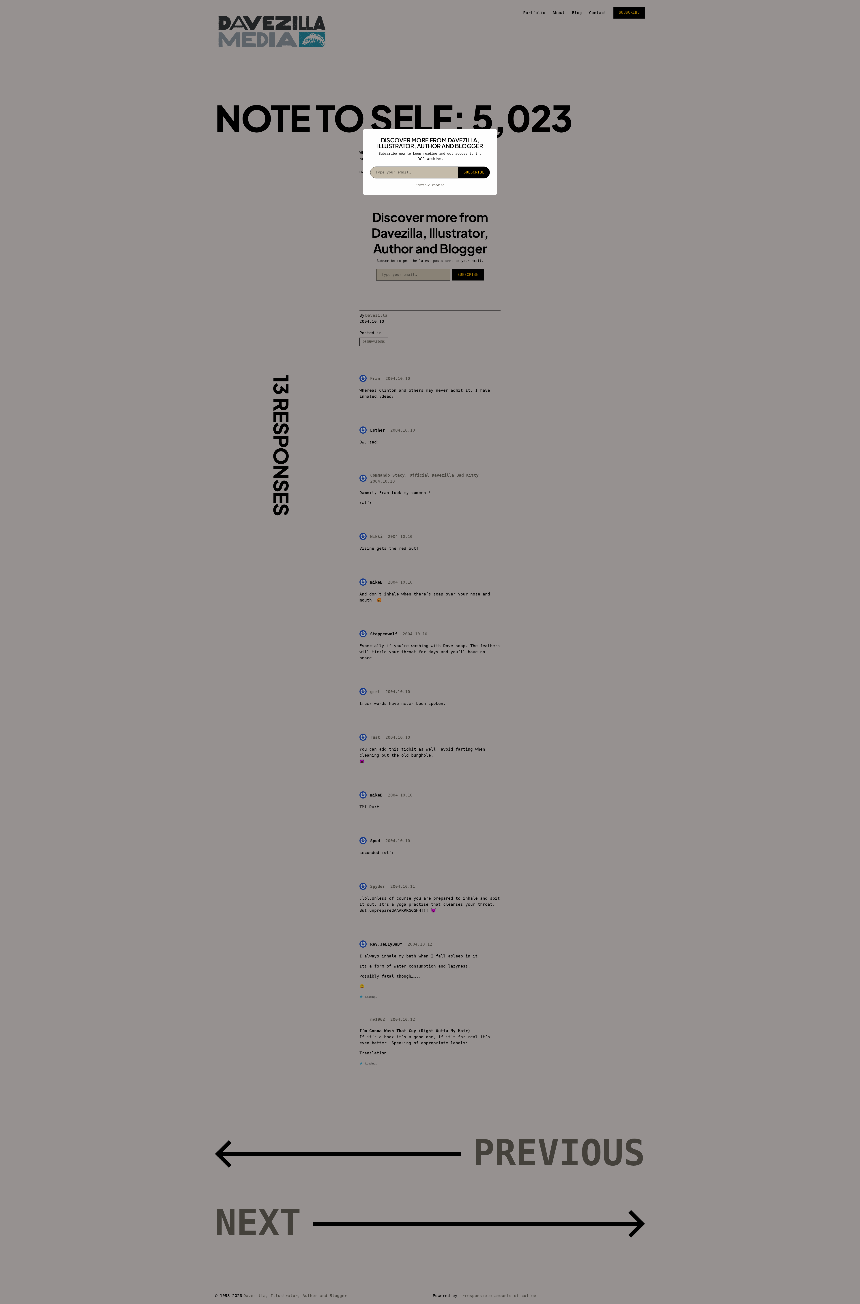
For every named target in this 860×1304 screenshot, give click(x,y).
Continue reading (430, 185)
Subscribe (474, 172)
